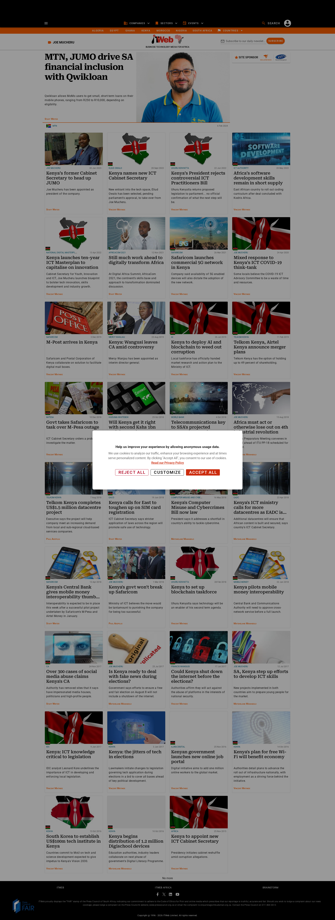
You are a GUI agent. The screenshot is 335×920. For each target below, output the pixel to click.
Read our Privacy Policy (167, 463)
